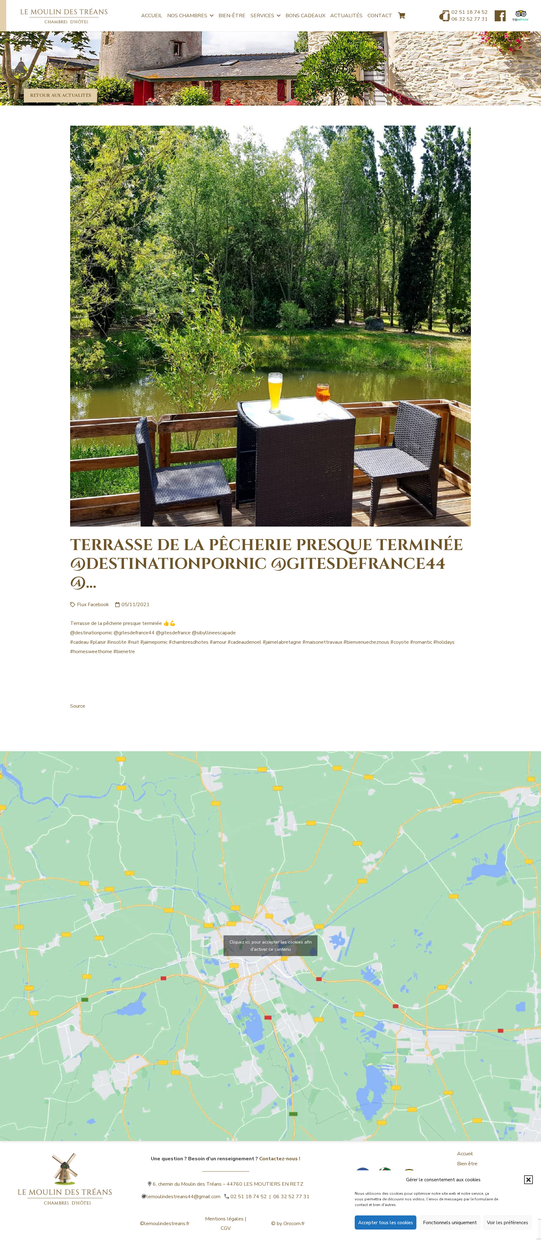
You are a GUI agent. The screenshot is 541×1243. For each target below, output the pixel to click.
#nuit (133, 642)
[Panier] (402, 15)
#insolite (116, 642)
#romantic (421, 642)
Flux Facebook (93, 604)
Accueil (465, 1153)
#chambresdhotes (189, 642)
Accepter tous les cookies (385, 1223)
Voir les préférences (507, 1223)
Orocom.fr (294, 1223)
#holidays (444, 642)
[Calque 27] (500, 15)
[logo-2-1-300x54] (63, 15)
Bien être (467, 1163)
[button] (528, 1180)
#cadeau (79, 642)
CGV (226, 1228)
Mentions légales (224, 1218)
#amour (218, 642)
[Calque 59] (520, 15)
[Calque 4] (64, 1169)
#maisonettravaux (322, 642)
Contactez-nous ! (279, 1158)
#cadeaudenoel (244, 642)
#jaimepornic (153, 642)
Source (77, 706)
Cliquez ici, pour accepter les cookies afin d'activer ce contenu (270, 945)
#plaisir (98, 642)
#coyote (399, 642)
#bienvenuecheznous (366, 642)
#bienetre (124, 651)
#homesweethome (91, 651)
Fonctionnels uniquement (450, 1223)
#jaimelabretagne (282, 642)
